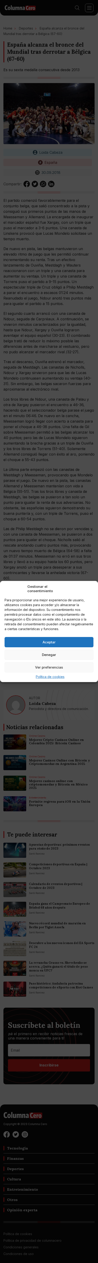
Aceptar (49, 642)
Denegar (49, 655)
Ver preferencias (49, 667)
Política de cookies (50, 677)
